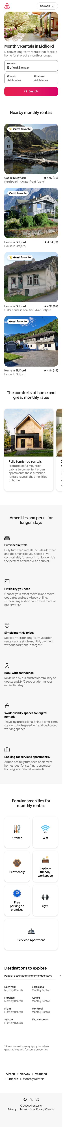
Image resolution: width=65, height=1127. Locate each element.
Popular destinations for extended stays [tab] (28, 975)
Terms (23, 1109)
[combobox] (31, 67)
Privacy (12, 1109)
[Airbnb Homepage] (7, 6)
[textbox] (17, 80)
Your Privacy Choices (43, 1109)
